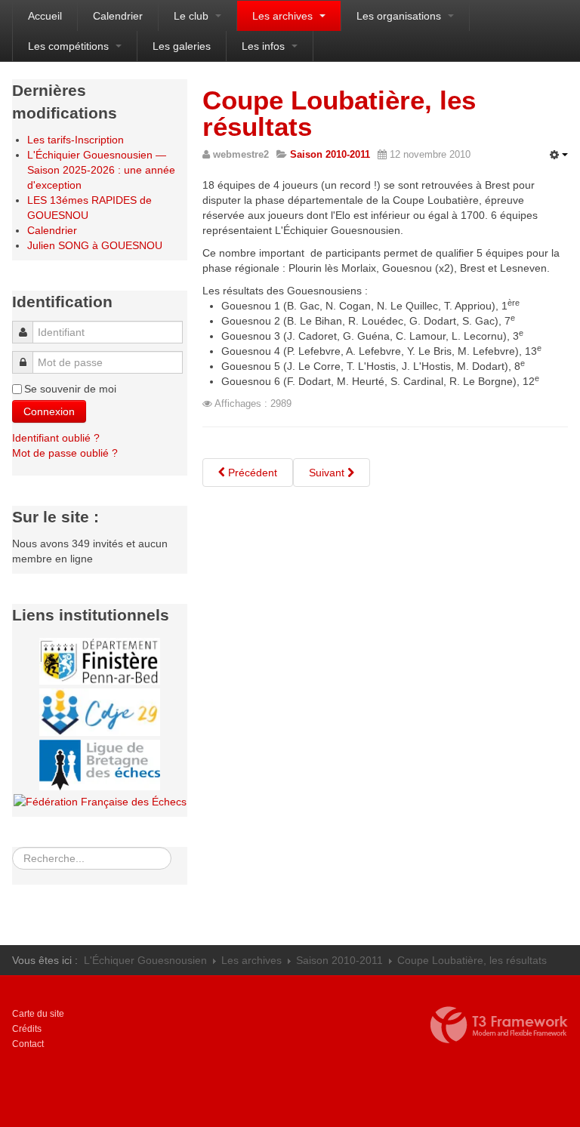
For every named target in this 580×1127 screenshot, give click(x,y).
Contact (28, 1044)
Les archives (284, 16)
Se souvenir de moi (70, 389)
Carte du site (38, 1013)
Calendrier (118, 16)
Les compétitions (70, 46)
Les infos (265, 46)
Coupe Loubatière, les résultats (339, 113)
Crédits (27, 1029)
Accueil (45, 16)
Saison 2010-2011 (339, 960)
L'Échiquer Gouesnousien (145, 960)
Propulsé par (499, 1025)
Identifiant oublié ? (56, 438)
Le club (192, 16)
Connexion (49, 411)
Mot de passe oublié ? (65, 453)
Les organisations (400, 16)
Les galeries (182, 46)
